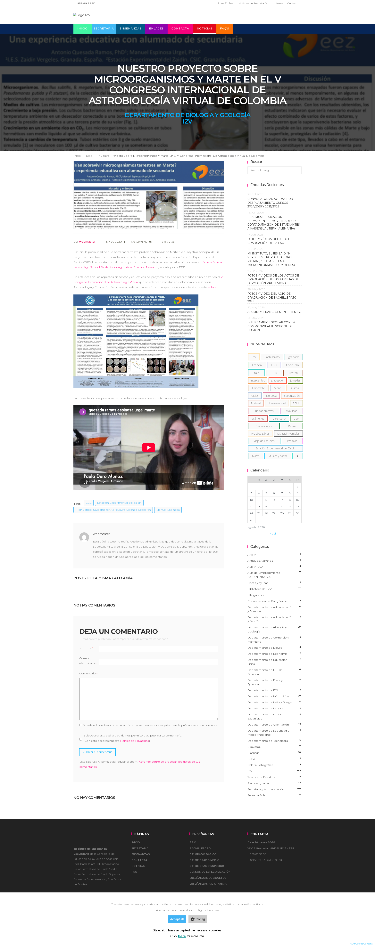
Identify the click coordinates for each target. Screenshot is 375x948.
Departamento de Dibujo (274, 647)
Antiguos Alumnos (274, 560)
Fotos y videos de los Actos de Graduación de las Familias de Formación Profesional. (273, 279)
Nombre (86, 648)
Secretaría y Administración (274, 789)
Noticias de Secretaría (253, 3)
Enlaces (156, 28)
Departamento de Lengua (274, 708)
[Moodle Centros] (194, 3)
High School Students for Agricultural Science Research (113, 509)
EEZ (89, 502)
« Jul (273, 533)
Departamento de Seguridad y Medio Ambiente (274, 732)
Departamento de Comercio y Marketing (274, 639)
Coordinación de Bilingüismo (274, 601)
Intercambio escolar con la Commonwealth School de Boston (271, 326)
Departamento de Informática (274, 696)
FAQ (134, 871)
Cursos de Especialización (209, 871)
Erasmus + (274, 753)
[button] (297, 456)
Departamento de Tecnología (274, 741)
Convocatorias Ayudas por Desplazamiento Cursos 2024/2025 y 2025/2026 (270, 202)
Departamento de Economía (274, 653)
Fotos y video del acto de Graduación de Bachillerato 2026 (271, 297)
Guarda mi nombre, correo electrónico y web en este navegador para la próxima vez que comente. (150, 725)
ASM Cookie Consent (361, 943)
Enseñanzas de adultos (207, 877)
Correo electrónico (87, 660)
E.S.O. (193, 842)
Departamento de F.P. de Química (274, 672)
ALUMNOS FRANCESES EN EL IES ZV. (274, 312)
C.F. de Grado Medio (204, 860)
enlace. (212, 287)
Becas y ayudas (274, 583)
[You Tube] (207, 3)
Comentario (88, 673)
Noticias (204, 28)
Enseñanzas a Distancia (208, 883)
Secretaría (104, 28)
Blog (89, 155)
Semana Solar (274, 795)
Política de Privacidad (134, 741)
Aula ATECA (274, 566)
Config (200, 919)
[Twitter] (201, 3)
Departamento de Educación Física (274, 662)
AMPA (274, 554)
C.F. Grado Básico (202, 854)
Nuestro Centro (286, 3)
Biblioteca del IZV (274, 589)
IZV (187, 121)
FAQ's (224, 28)
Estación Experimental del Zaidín (119, 502)
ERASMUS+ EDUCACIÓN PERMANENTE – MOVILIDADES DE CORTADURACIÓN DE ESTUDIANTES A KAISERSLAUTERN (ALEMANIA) (273, 222)
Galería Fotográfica (274, 765)
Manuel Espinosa (168, 509)
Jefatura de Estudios (274, 777)
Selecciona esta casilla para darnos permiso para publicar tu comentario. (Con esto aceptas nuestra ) (133, 738)
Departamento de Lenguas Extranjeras (274, 716)
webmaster (87, 241)
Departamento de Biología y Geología (187, 115)
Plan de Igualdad (274, 783)
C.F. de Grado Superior (206, 865)
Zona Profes (225, 3)
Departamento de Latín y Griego (274, 702)
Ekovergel (274, 747)
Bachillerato (200, 848)
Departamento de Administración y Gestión (274, 619)
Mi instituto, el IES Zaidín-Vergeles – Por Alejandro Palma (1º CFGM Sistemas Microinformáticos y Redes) (271, 259)
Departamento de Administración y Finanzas (274, 609)
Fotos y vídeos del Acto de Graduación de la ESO (269, 241)
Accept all (177, 919)
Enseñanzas (130, 28)
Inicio (82, 28)
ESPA (274, 759)
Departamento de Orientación (274, 724)
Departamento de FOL (274, 690)
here (182, 936)
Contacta (180, 28)
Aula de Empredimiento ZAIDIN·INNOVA (274, 575)
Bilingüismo (274, 595)
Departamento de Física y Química (274, 682)
